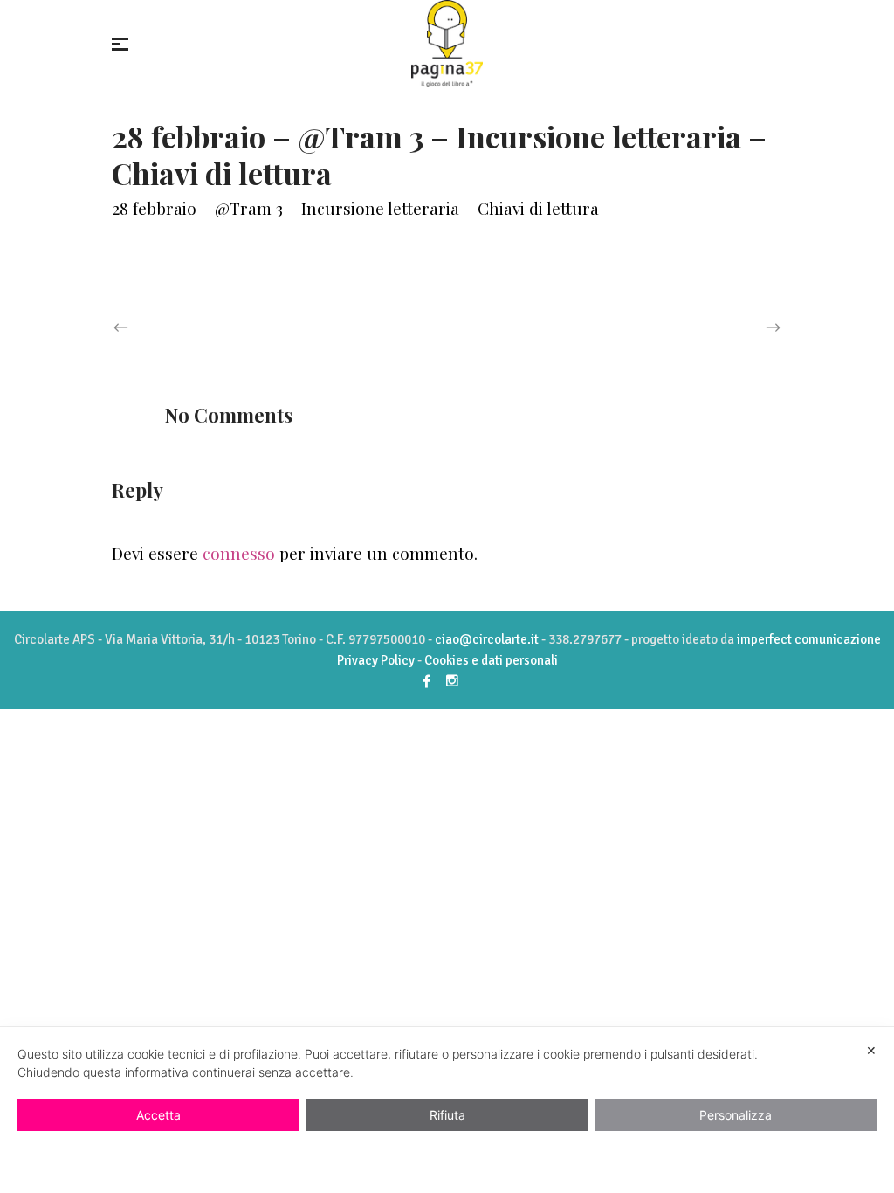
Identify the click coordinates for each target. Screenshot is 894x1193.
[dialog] (447, 1110)
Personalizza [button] (735, 1114)
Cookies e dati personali (491, 660)
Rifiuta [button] (447, 1114)
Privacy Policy (376, 660)
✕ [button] (871, 1050)
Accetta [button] (158, 1114)
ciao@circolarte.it (487, 639)
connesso (239, 552)
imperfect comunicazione (809, 639)
